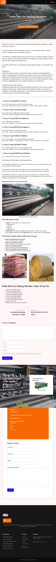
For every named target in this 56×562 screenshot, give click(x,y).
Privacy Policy (25, 547)
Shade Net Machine (7, 539)
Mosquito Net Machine (8, 548)
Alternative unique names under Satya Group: (16, 302)
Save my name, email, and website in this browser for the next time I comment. (22, 353)
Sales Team (13, 429)
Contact (24, 545)
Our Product (25, 543)
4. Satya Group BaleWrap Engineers (14, 294)
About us (24, 537)
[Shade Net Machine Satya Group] (3, 2)
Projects (24, 541)
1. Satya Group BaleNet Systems (13, 289)
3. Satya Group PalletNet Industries (13, 293)
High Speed (5, 181)
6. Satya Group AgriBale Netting (13, 297)
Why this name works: (10, 301)
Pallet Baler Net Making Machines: (22, 160)
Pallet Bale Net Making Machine (28, 26)
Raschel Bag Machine (8, 537)
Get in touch (42, 541)
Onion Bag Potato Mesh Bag (9, 541)
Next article (34, 310)
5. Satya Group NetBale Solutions (13, 296)
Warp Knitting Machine (8, 543)
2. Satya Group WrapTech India (12, 291)
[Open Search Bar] (46, 2)
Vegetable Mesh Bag (7, 545)
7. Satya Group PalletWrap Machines (14, 299)
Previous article (20, 310)
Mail (11, 428)
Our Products (25, 539)
